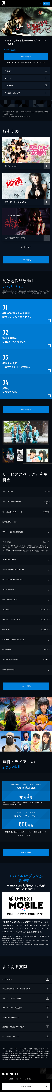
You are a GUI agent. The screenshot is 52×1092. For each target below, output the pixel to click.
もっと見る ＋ (26, 246)
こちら (43, 62)
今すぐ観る (26, 56)
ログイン (46, 4)
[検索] (40, 3)
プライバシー (19, 1078)
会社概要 (10, 1078)
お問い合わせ (29, 1078)
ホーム (4, 1078)
